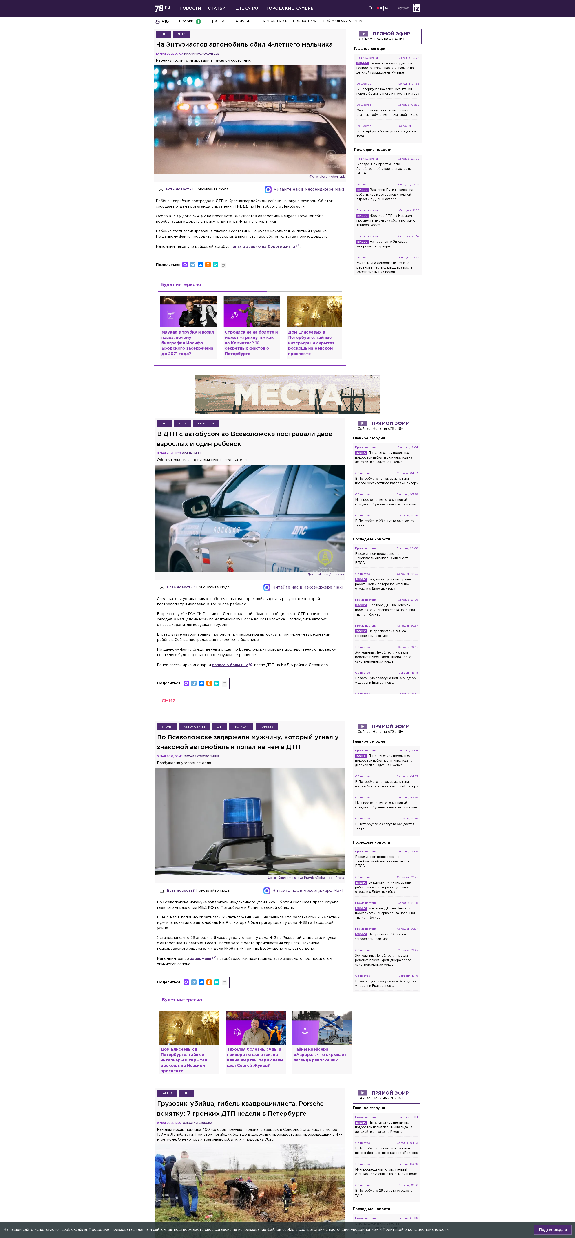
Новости (190, 8)
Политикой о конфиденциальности (416, 1229)
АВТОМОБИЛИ (194, 726)
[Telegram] (192, 264)
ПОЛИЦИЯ (241, 726)
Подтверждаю (553, 1229)
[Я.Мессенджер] (215, 264)
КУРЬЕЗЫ (267, 726)
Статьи (217, 8)
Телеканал (246, 8)
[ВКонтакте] (200, 264)
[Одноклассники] (208, 264)
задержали (200, 958)
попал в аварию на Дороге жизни (262, 246)
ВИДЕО (167, 1093)
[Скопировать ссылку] (223, 265)
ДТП (163, 34)
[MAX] (185, 264)
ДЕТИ (181, 34)
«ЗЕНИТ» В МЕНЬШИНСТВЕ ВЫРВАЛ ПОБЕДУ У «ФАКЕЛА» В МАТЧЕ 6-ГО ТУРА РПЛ (332, 21)
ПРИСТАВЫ (206, 423)
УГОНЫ (167, 726)
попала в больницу (230, 665)
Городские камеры (290, 8)
